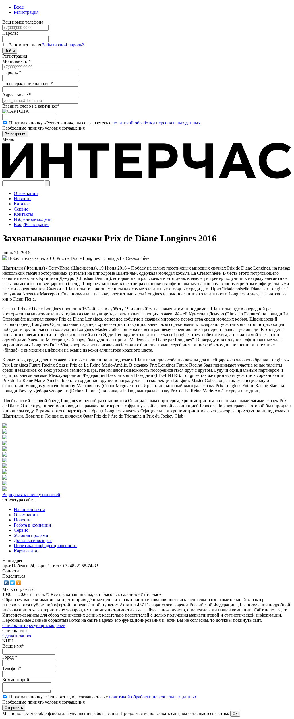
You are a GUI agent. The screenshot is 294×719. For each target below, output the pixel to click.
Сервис (21, 530)
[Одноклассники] (19, 582)
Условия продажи (31, 535)
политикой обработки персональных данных (156, 122)
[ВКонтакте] (6, 582)
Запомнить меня (25, 44)
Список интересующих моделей (33, 625)
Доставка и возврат (33, 540)
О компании (26, 514)
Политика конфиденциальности (45, 545)
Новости (22, 519)
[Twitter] (12, 582)
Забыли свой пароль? (63, 44)
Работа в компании (32, 525)
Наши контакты (29, 509)
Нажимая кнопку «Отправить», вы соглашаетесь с (103, 696)
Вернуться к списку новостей (31, 494)
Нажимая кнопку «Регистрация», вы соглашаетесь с (104, 122)
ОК (235, 714)
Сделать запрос (17, 635)
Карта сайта (25, 550)
